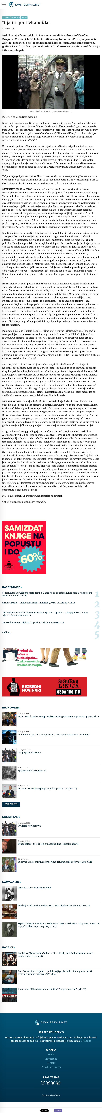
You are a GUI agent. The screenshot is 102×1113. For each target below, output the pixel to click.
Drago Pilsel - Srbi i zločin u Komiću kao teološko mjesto (48, 844)
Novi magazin (15, 17)
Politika (24, 17)
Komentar (6, 17)
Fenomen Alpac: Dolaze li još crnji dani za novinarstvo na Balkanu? (54, 734)
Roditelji (6, 632)
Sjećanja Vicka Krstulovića (32, 770)
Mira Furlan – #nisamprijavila (34, 887)
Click (58, 1110)
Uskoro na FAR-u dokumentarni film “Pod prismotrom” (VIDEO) (52, 989)
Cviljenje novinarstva (29, 752)
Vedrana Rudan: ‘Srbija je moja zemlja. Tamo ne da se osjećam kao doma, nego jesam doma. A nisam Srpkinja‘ (47, 594)
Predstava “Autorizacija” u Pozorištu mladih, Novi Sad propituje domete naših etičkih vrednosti (56, 954)
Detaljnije (86, 1041)
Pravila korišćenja (51, 1067)
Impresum (51, 1058)
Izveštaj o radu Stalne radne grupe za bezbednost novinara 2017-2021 (54, 905)
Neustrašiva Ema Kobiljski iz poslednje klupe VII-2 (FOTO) (33, 622)
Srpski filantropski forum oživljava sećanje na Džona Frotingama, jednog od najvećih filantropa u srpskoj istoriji (58, 925)
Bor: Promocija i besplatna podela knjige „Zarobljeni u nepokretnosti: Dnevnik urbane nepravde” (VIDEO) (55, 972)
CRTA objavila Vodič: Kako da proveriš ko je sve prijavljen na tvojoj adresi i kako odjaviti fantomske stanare (45, 614)
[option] (51, 82)
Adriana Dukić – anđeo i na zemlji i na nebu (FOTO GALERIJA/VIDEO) (38, 602)
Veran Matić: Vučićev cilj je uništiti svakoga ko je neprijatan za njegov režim (58, 716)
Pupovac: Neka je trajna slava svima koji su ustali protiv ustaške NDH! (55, 861)
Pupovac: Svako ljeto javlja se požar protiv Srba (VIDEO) (47, 788)
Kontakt (51, 1063)
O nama (51, 1054)
